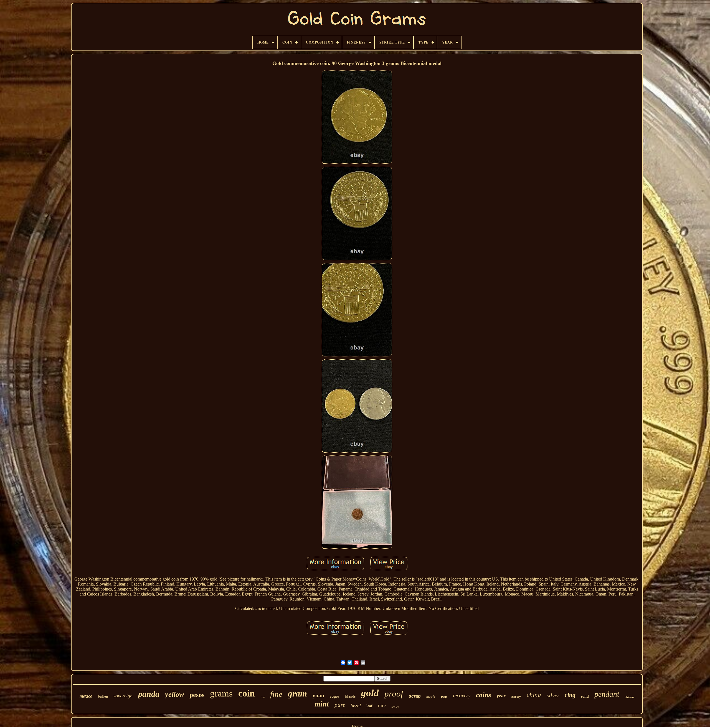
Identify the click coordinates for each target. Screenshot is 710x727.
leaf (369, 706)
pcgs (444, 696)
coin (246, 693)
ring (570, 694)
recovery (461, 695)
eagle (334, 696)
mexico (86, 696)
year (501, 695)
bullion (103, 696)
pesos (196, 694)
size (262, 697)
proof (393, 693)
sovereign (123, 695)
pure (339, 704)
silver (553, 695)
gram (297, 693)
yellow (174, 694)
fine (276, 694)
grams (221, 693)
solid (585, 696)
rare (382, 705)
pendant (606, 694)
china (534, 694)
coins (483, 694)
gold (370, 693)
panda (148, 693)
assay (516, 696)
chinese (629, 697)
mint (322, 704)
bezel (356, 705)
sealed (395, 706)
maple (430, 696)
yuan (318, 695)
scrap (415, 696)
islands (350, 696)
